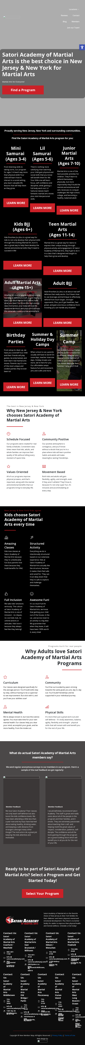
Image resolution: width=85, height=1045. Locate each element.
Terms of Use (70, 1035)
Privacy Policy (57, 1035)
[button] (82, 47)
